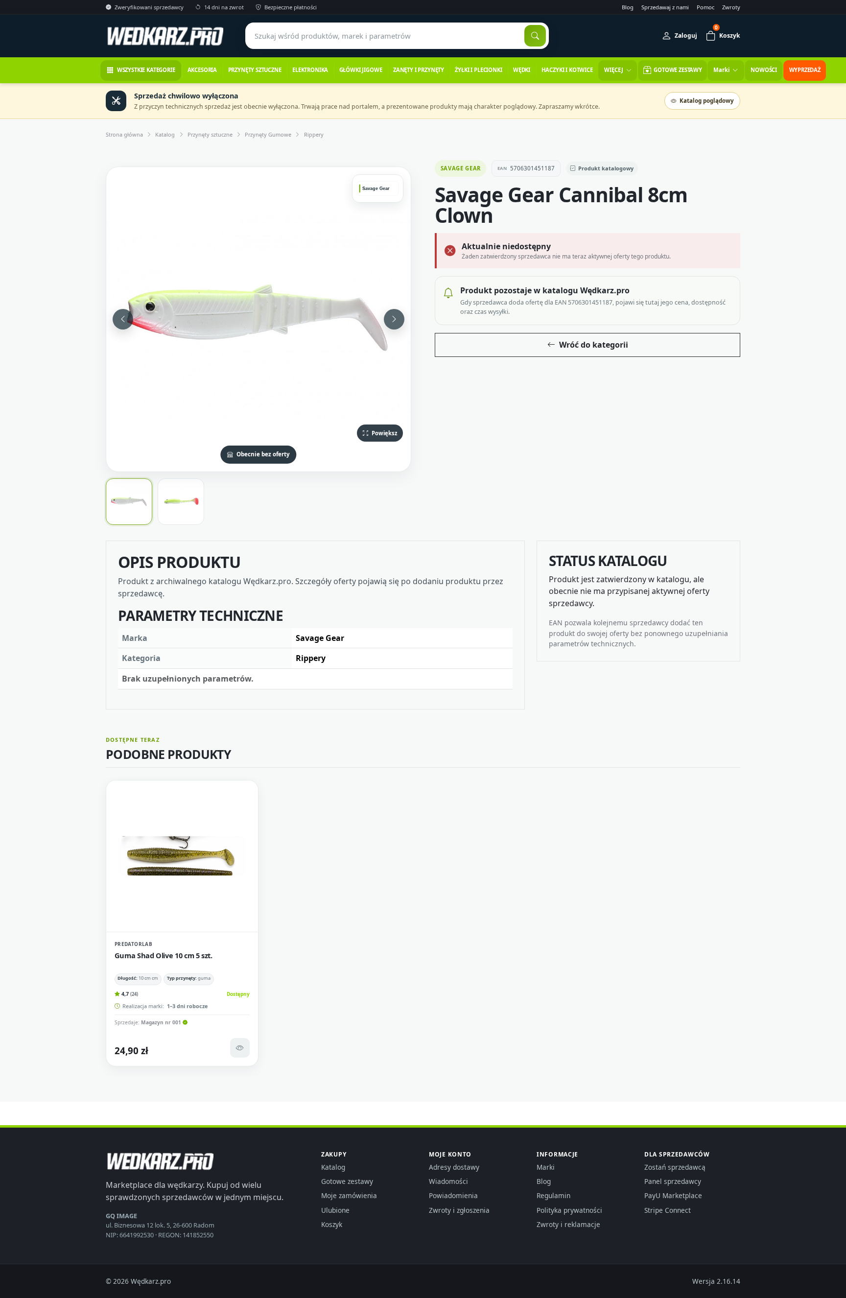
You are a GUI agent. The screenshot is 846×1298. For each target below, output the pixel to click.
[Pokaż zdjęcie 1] (129, 501)
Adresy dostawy (454, 1167)
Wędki (521, 69)
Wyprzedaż (805, 69)
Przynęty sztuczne (255, 69)
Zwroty (731, 7)
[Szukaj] (535, 36)
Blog (628, 7)
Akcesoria (202, 69)
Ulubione (335, 1210)
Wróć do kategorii (593, 344)
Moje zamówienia (349, 1195)
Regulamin (553, 1195)
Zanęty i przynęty (418, 69)
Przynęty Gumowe (268, 134)
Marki (546, 1167)
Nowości (764, 69)
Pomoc (705, 7)
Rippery (314, 134)
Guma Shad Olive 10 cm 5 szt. (163, 955)
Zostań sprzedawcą (674, 1167)
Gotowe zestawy (347, 1181)
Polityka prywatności (569, 1210)
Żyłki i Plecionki (478, 69)
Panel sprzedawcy (672, 1181)
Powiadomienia (453, 1195)
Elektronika (310, 69)
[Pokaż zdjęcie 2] (181, 501)
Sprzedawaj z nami (665, 7)
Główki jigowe (360, 69)
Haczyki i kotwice (567, 69)
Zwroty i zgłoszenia (459, 1210)
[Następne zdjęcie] (394, 319)
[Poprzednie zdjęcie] (123, 319)
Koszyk (331, 1224)
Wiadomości (448, 1181)
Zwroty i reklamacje (568, 1224)
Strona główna (124, 134)
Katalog (165, 134)
